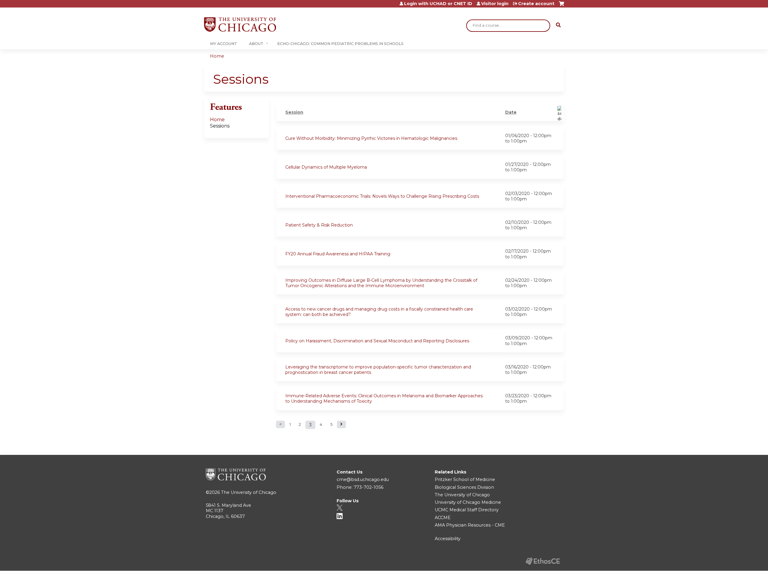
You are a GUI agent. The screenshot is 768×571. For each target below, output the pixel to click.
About (256, 43)
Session (294, 112)
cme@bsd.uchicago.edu (363, 479)
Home (217, 56)
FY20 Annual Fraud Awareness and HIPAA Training (337, 254)
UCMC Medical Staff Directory (467, 509)
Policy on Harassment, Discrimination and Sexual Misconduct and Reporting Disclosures (377, 341)
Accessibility (447, 538)
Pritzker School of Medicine (465, 479)
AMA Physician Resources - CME (470, 525)
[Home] (240, 24)
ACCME (443, 517)
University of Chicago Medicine (468, 502)
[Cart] (561, 6)
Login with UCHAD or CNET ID (438, 4)
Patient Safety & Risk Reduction (319, 225)
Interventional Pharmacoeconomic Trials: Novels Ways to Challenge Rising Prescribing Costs (382, 196)
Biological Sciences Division (464, 487)
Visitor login (494, 4)
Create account (536, 4)
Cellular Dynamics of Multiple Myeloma (326, 167)
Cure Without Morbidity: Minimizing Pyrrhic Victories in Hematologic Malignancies (371, 138)
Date (511, 112)
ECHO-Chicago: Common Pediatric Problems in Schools (340, 43)
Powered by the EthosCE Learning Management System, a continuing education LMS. (542, 561)
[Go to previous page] (280, 424)
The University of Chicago (248, 492)
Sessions (220, 126)
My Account (223, 43)
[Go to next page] (341, 424)
